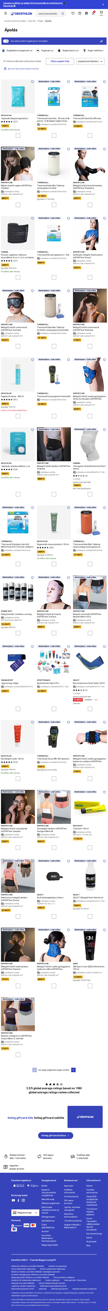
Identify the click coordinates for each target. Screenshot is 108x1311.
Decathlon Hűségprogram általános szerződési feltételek (33, 1275)
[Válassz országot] (25, 1212)
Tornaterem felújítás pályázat (91, 1212)
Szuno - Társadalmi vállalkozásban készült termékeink (93, 1224)
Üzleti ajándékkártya (48, 1226)
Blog (88, 1245)
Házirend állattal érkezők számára (52, 1283)
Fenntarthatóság (94, 1234)
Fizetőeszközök (71, 1196)
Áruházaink (91, 1241)
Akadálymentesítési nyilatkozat (84, 1289)
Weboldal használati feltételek (22, 1283)
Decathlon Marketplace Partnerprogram (49, 1238)
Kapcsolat (68, 1186)
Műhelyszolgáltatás (51, 1203)
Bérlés (44, 1186)
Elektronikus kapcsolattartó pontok (53, 1286)
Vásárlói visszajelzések (57, 1266)
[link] (55, 1135)
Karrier (89, 1238)
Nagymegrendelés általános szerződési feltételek (30, 1277)
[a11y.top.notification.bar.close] (103, 4)
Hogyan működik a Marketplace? (72, 1226)
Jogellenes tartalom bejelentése (23, 1286)
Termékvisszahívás (73, 1221)
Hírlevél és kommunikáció (70, 1215)
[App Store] (18, 1185)
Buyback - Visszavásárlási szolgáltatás (49, 1193)
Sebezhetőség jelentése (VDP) (22, 1289)
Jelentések (42, 1289)
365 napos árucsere (69, 1201)
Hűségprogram (48, 1217)
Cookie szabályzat (52, 1280)
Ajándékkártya (48, 1221)
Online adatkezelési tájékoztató (23, 1269)
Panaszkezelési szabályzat (64, 1277)
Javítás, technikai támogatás (72, 1208)
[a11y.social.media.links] (13, 1200)
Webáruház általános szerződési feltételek (27, 1266)
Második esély (48, 1199)
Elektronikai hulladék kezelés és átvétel (50, 1210)
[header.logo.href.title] (21, 13)
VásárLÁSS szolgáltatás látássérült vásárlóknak (92, 1200)
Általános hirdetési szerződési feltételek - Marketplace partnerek (35, 1272)
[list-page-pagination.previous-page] (34, 1070)
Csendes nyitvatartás (92, 1191)
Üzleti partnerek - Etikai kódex (75, 1280)
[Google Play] (32, 1185)
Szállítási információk (69, 1191)
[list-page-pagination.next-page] (73, 1070)
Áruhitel (45, 1231)
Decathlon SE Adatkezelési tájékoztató (26, 1280)
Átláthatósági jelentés (59, 1289)
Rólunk (89, 1186)
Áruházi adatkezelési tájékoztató (52, 1269)
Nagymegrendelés (50, 1245)
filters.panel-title (60, 61)
